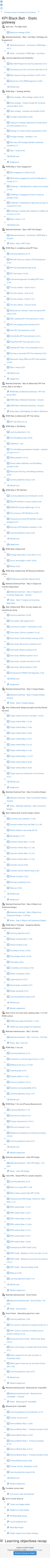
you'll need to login (35, 1550)
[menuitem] (1, 5)
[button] (1, 2)
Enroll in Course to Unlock (25, 1553)
